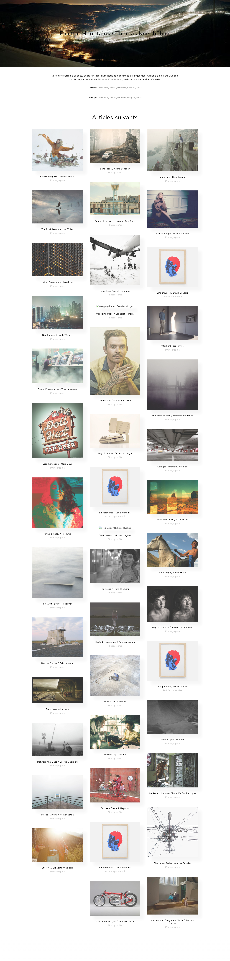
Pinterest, (122, 87)
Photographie (57, 180)
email (138, 87)
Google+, (131, 87)
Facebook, (104, 87)
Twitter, (113, 87)
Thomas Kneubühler (110, 79)
